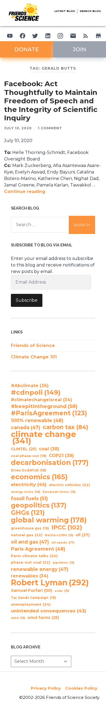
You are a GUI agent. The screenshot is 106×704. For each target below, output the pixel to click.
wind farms (43, 617)
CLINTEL (23, 449)
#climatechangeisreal (41, 399)
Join (79, 49)
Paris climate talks (34, 556)
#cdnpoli (36, 392)
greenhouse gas (30, 528)
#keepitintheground (44, 406)
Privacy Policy (46, 688)
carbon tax (65, 427)
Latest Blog (64, 10)
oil (83, 534)
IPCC (66, 527)
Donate (26, 49)
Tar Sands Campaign (33, 598)
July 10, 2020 (18, 128)
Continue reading (24, 191)
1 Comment (50, 128)
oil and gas (30, 542)
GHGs (28, 512)
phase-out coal (30, 562)
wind (18, 618)
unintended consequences (48, 610)
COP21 (61, 455)
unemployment (31, 604)
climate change (43, 437)
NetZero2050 (59, 535)
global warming (49, 520)
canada (25, 427)
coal (49, 448)
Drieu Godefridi (28, 470)
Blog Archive (25, 647)
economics (39, 477)
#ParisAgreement (49, 413)
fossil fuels (29, 499)
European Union (59, 492)
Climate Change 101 (34, 356)
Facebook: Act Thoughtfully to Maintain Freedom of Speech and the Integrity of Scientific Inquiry (51, 100)
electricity (28, 484)
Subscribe (27, 300)
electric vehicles (69, 485)
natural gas (26, 535)
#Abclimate (30, 385)
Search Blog (90, 10)
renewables (29, 575)
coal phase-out (28, 456)
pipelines (63, 562)
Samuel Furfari (31, 590)
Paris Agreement (38, 549)
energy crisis (25, 492)
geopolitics (39, 505)
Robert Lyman (50, 582)
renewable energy (39, 569)
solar (62, 591)
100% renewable (37, 420)
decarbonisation (50, 462)
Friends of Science (33, 345)
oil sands (62, 542)
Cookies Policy (81, 688)
